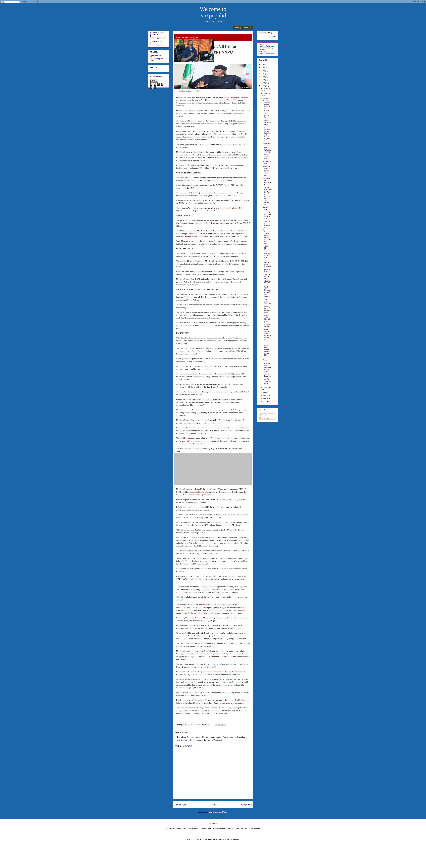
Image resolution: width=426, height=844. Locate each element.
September (267, 387)
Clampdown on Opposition (267, 224)
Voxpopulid (156, 56)
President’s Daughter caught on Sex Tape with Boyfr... (267, 378)
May (264, 398)
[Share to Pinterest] (225, 725)
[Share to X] (220, 725)
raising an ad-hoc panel (196, 441)
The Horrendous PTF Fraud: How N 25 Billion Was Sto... (267, 236)
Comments (265, 418)
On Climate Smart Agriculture (267, 181)
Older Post (246, 804)
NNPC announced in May (190, 231)
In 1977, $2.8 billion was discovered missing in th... (267, 251)
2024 (263, 64)
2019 (263, 80)
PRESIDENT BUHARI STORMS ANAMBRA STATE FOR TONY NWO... (267, 151)
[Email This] (216, 725)
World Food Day (267, 162)
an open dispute (235, 708)
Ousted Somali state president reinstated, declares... (267, 336)
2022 (263, 71)
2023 (263, 67)
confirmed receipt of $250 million (194, 236)
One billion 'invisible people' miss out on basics (266, 105)
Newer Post (180, 804)
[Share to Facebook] (223, 725)
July (264, 392)
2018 (263, 83)
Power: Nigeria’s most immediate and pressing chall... (267, 265)
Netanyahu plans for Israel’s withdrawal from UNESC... (267, 171)
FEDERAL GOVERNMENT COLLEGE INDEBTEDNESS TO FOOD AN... (267, 195)
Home (214, 804)
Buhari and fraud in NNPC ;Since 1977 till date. (266, 279)
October (266, 98)
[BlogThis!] (218, 725)
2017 (263, 86)
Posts (263, 415)
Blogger (235, 839)
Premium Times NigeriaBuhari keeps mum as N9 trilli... (266, 321)
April (265, 401)
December (266, 88)
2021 (263, 74)
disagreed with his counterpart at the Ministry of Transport (221, 672)
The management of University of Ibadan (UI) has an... (266, 133)
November (266, 93)
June (265, 395)
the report (205, 604)
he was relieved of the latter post (199, 492)
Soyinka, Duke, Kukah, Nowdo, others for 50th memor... (267, 351)
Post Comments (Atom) (218, 812)
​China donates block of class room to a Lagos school (267, 365)
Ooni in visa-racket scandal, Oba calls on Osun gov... (267, 212)
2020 (263, 77)
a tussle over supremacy (233, 703)
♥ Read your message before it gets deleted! (267, 291)
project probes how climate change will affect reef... (267, 118)
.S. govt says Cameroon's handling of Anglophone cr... (267, 305)
